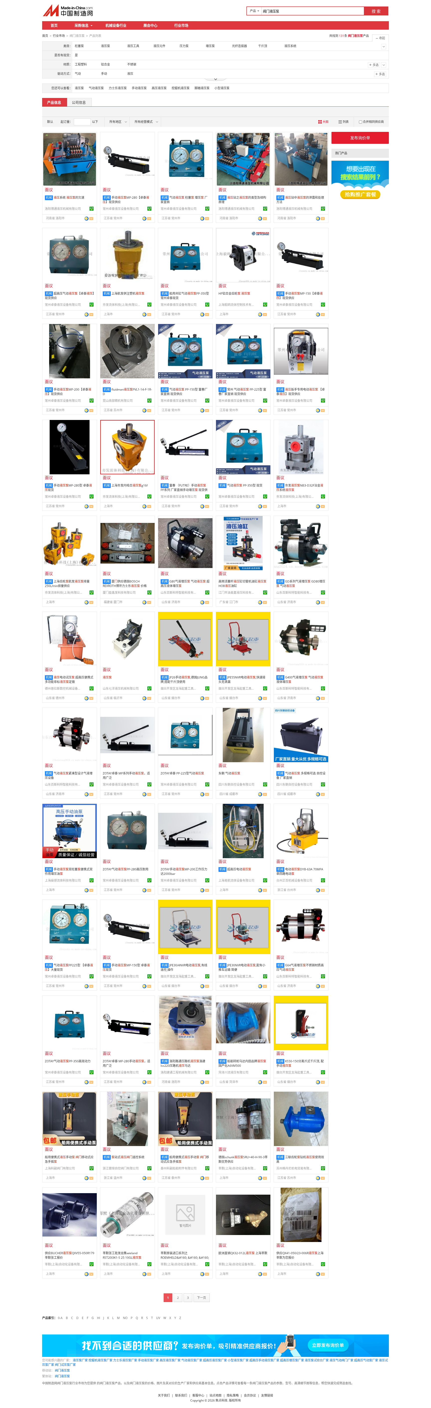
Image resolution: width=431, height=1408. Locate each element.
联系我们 (181, 1395)
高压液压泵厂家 (170, 1360)
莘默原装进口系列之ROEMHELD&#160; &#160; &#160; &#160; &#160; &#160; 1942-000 (185, 1260)
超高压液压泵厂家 (215, 1360)
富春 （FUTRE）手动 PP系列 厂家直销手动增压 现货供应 (184, 490)
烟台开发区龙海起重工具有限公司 (179, 688)
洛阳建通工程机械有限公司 (179, 1072)
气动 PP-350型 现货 (244, 485)
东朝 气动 (229, 773)
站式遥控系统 (127, 1157)
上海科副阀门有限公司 (60, 1168)
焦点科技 (221, 1400)
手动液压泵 (139, 88)
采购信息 (82, 25)
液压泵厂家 (80, 1360)
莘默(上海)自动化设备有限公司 (237, 1168)
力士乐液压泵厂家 (125, 1360)
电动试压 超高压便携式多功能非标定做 (69, 679)
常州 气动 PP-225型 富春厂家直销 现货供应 (242, 391)
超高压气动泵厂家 (366, 1360)
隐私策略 (233, 1395)
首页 (54, 25)
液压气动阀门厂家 (341, 1360)
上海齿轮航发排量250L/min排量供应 (67, 583)
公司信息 (79, 102)
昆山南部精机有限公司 (118, 401)
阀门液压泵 (62, 1370)
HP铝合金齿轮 (234, 293)
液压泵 (79, 88)
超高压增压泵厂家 (292, 1360)
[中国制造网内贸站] (68, 10)
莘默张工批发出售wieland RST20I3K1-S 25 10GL (122, 1255)
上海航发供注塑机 (127, 293)
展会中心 (150, 25)
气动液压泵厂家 (191, 1360)
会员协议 (250, 1395)
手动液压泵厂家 (148, 1360)
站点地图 (215, 1395)
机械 (49, 197)
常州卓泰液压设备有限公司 (121, 209)
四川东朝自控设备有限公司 (236, 784)
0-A (60, 1318)
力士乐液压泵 (118, 88)
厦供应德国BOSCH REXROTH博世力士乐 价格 (125, 583)
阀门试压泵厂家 (65, 1365)
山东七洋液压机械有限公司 (121, 688)
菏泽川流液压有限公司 (233, 1072)
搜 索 (376, 11)
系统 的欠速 (69, 197)
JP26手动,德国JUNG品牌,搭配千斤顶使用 (184, 679)
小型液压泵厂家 (238, 1360)
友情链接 (267, 1395)
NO (125, 1318)
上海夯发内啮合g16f (129, 485)
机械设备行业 (116, 25)
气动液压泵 (96, 88)
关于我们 (164, 1395)
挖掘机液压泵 (181, 88)
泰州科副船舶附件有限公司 (179, 1168)
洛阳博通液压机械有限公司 (63, 209)
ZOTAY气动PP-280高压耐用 (125, 869)
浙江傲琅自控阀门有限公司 (121, 1168)
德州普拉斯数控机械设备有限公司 (63, 688)
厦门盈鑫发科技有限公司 (119, 592)
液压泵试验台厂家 (317, 1360)
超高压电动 (239, 869)
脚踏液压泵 (202, 88)
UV (158, 1318)
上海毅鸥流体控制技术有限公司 (237, 305)
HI (98, 1318)
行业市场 (181, 25)
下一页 (201, 1298)
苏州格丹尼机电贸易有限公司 (295, 1168)
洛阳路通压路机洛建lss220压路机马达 (183, 1063)
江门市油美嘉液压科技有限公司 (237, 592)
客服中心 (198, 1395)
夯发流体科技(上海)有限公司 (121, 305)
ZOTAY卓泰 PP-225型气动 (182, 773)
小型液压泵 (222, 88)
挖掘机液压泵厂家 (100, 1360)
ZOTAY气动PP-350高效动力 (68, 1061)
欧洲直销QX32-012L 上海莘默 (242, 1253)
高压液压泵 (159, 88)
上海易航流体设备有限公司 (236, 880)
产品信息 (54, 102)
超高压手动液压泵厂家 (264, 1360)
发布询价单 (360, 138)
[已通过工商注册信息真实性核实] (92, 209)
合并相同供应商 (373, 122)
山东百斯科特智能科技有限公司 (179, 592)
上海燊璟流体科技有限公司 (63, 880)
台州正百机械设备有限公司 (294, 880)
